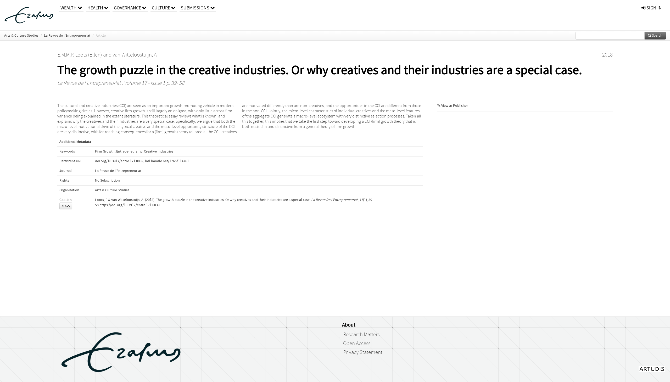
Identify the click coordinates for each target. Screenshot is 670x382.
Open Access (356, 343)
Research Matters (361, 335)
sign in (653, 8)
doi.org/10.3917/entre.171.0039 (119, 161)
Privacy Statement (362, 352)
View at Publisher (454, 106)
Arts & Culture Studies (21, 35)
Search (656, 35)
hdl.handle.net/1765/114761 (167, 161)
